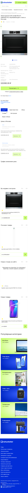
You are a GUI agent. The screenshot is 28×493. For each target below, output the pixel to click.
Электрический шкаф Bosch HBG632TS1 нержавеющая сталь (11, 213)
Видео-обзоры (6, 116)
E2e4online (5, 143)
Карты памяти (4, 476)
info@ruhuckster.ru (10, 486)
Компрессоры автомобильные (9, 457)
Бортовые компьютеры (7, 453)
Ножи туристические (6, 468)
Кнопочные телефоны (6, 449)
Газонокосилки (5, 451)
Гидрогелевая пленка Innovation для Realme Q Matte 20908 (12, 321)
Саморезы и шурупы (6, 455)
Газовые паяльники (6, 461)
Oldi (3, 124)
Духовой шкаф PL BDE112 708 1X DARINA (10, 249)
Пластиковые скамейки (7, 9)
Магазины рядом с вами (8, 126)
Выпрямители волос (18, 9)
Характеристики (13, 109)
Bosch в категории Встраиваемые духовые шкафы (5, 102)
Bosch (10, 95)
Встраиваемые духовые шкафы (11, 12)
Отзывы (4, 113)
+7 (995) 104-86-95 (10, 484)
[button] (22, 188)
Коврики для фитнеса (6, 466)
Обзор (23, 109)
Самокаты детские (6, 463)
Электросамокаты (5, 472)
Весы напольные (5, 470)
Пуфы (2, 447)
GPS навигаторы (5, 474)
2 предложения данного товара (16, 91)
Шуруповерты (4, 459)
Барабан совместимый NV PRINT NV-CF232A (11, 288)
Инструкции (14, 113)
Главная (2, 12)
